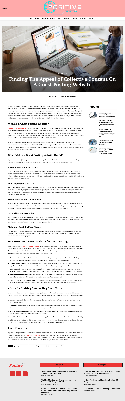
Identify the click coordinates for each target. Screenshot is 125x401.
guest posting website (55, 346)
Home (86, 384)
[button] (6, 8)
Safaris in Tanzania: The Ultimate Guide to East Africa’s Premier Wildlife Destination (102, 372)
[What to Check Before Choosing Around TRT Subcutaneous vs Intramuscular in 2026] (92, 150)
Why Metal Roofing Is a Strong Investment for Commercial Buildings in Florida (106, 123)
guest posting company (38, 346)
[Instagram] (18, 373)
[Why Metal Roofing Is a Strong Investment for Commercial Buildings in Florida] (92, 123)
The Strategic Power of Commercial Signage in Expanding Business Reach (107, 114)
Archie (54, 96)
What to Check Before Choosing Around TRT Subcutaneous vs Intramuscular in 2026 (106, 150)
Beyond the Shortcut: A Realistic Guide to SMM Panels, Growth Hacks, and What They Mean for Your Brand (107, 133)
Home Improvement (46, 384)
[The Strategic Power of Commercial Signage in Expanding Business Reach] (92, 115)
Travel (86, 375)
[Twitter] (25, 373)
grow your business (21, 346)
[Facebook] (12, 373)
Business (62, 73)
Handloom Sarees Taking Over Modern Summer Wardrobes (106, 142)
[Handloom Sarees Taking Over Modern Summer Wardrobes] (92, 142)
